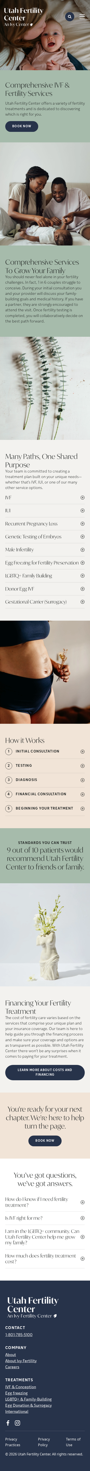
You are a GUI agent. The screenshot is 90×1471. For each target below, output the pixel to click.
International (16, 1412)
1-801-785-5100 (19, 1335)
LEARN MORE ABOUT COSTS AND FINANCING (45, 1073)
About (10, 1355)
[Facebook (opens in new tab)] (7, 1423)
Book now (21, 126)
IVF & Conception (20, 1387)
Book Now (44, 1141)
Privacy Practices (12, 1442)
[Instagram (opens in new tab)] (17, 1423)
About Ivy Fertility (21, 1361)
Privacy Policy (44, 1442)
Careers (12, 1367)
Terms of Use (73, 1442)
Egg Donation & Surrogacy (28, 1406)
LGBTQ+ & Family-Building (28, 1400)
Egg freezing (16, 1394)
